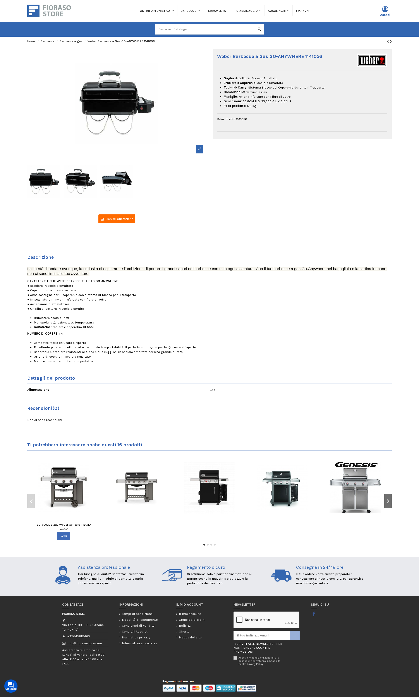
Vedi (63, 536)
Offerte (184, 631)
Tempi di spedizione (137, 614)
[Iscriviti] (295, 635)
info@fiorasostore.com (84, 643)
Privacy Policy (255, 664)
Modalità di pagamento (140, 620)
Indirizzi (185, 625)
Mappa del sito (190, 637)
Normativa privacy (136, 637)
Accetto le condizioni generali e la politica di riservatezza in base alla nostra (259, 661)
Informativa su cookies (139, 643)
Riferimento (226, 119)
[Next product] (391, 41)
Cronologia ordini (192, 620)
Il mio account (190, 614)
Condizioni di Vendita (138, 625)
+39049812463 (78, 636)
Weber (64, 528)
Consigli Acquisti (135, 631)
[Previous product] (388, 41)
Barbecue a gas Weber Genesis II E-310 (64, 525)
